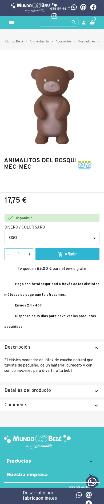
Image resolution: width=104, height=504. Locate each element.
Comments (52, 405)
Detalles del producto (52, 391)
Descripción (52, 347)
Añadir (67, 254)
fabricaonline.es (40, 498)
